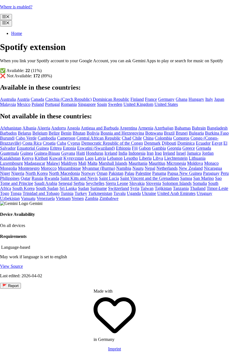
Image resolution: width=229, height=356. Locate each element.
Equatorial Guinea (33, 148)
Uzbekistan (10, 198)
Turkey (81, 193)
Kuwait (55, 158)
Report (10, 286)
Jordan (208, 153)
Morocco (49, 168)
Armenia (145, 128)
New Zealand (191, 168)
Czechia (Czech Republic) (68, 99)
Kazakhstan (10, 158)
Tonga (16, 193)
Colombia (163, 138)
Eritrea (56, 148)
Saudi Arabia (45, 183)
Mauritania (137, 163)
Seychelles (95, 183)
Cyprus (73, 143)
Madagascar (34, 163)
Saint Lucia (109, 178)
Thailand (198, 188)
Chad (126, 138)
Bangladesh (217, 128)
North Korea (36, 173)
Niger (5, 173)
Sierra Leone (117, 183)
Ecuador (203, 143)
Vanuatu (28, 198)
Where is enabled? (16, 6)
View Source (11, 266)
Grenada (203, 148)
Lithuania (197, 158)
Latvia (100, 158)
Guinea (26, 153)
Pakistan (116, 173)
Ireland (169, 153)
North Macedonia (64, 173)
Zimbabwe (108, 198)
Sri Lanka (68, 188)
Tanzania (181, 188)
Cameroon (66, 138)
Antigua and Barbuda (100, 128)
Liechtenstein (176, 158)
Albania (29, 128)
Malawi (53, 163)
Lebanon (115, 158)
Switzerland (118, 188)
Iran (150, 153)
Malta (92, 163)
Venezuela (46, 198)
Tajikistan (163, 188)
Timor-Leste (217, 188)
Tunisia (67, 193)
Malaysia (8, 104)
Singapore (87, 104)
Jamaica (194, 153)
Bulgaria (196, 133)
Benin (66, 133)
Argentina (128, 128)
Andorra (58, 128)
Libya (158, 158)
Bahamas (183, 128)
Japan (219, 99)
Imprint (114, 349)
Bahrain (199, 128)
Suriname (98, 188)
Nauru (138, 168)
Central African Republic (99, 138)
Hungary (196, 99)
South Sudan (47, 188)
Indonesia (136, 153)
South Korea (23, 188)
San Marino (203, 178)
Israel (181, 153)
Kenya (28, 158)
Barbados (8, 133)
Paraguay (211, 173)
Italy (209, 99)
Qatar (25, 178)
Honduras (94, 153)
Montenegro (29, 168)
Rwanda (51, 178)
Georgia (174, 148)
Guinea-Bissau (47, 153)
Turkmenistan (100, 193)
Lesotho (131, 158)
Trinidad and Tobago (41, 193)
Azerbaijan (163, 128)
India (122, 153)
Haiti (80, 153)
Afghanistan (11, 128)
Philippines (10, 178)
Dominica (186, 143)
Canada (37, 99)
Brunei (182, 133)
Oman (102, 173)
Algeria (43, 128)
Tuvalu (119, 193)
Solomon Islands (177, 183)
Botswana (154, 133)
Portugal (52, 104)
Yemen (77, 198)
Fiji (135, 148)
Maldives (69, 163)
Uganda (134, 193)
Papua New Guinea (184, 173)
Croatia (49, 143)
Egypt (217, 143)
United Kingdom (138, 104)
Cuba (61, 143)
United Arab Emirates (176, 193)
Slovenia (153, 183)
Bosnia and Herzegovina (122, 133)
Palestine (143, 173)
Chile (137, 138)
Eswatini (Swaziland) (96, 148)
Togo (4, 193)
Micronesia (176, 163)
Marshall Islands (113, 163)
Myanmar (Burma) (98, 168)
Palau (129, 173)
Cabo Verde (26, 138)
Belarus (24, 133)
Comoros (181, 138)
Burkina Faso (217, 133)
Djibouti (169, 143)
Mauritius (157, 163)
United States (166, 104)
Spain (102, 104)
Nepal (150, 168)
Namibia (123, 168)
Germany (166, 99)
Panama (159, 173)
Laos (89, 158)
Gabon (145, 148)
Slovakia (137, 183)
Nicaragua (213, 168)
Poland (38, 104)
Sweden (115, 104)
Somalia (200, 183)
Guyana (68, 153)
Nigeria (17, 173)
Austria (23, 99)
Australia (8, 99)
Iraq (158, 153)
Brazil (169, 133)
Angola (73, 128)
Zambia (91, 198)
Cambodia (47, 138)
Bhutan (79, 133)
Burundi (7, 138)
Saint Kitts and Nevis (79, 178)
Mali (82, 163)
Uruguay (204, 193)
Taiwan (147, 188)
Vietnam (63, 198)
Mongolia (8, 168)
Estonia (69, 148)
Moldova (195, 163)
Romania (69, 104)
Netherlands (167, 168)
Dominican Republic (111, 99)
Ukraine (149, 193)
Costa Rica (32, 143)
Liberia (145, 158)
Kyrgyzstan (73, 158)
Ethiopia (123, 148)
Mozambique (69, 168)
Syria (134, 188)
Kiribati (41, 158)
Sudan (83, 188)
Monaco (211, 163)
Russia (37, 178)
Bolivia (93, 133)
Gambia (159, 148)
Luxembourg (11, 163)
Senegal (65, 183)
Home (16, 33)
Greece (188, 148)
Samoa (186, 178)
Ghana (181, 99)
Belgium (39, 133)
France (151, 99)
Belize (54, 133)
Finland (137, 99)
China (148, 138)
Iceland (110, 153)
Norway (88, 173)
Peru (225, 173)
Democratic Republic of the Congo (112, 143)
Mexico (23, 104)
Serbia (79, 183)
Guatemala (9, 153)
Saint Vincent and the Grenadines (149, 178)
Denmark (152, 143)
